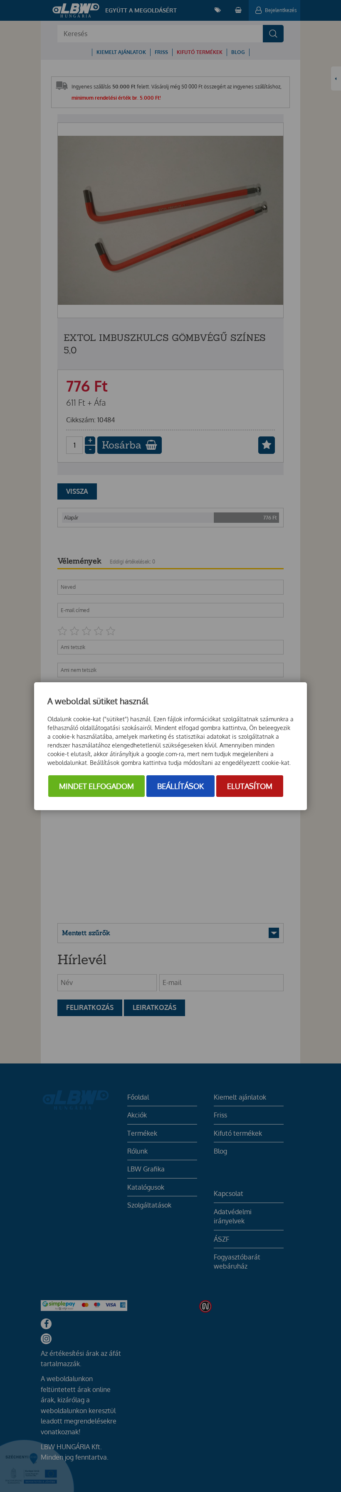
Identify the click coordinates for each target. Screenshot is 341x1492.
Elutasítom (249, 786)
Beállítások (180, 786)
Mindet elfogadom (96, 786)
